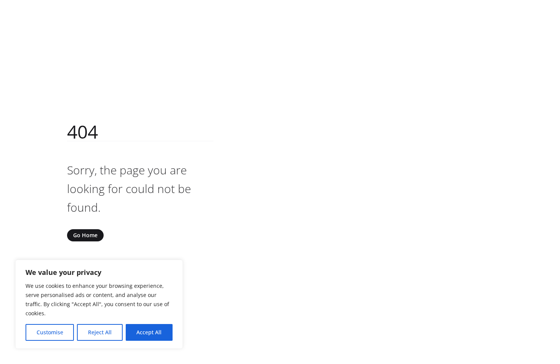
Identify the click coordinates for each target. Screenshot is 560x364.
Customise (50, 332)
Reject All (100, 332)
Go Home (85, 235)
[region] (99, 304)
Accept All (149, 332)
